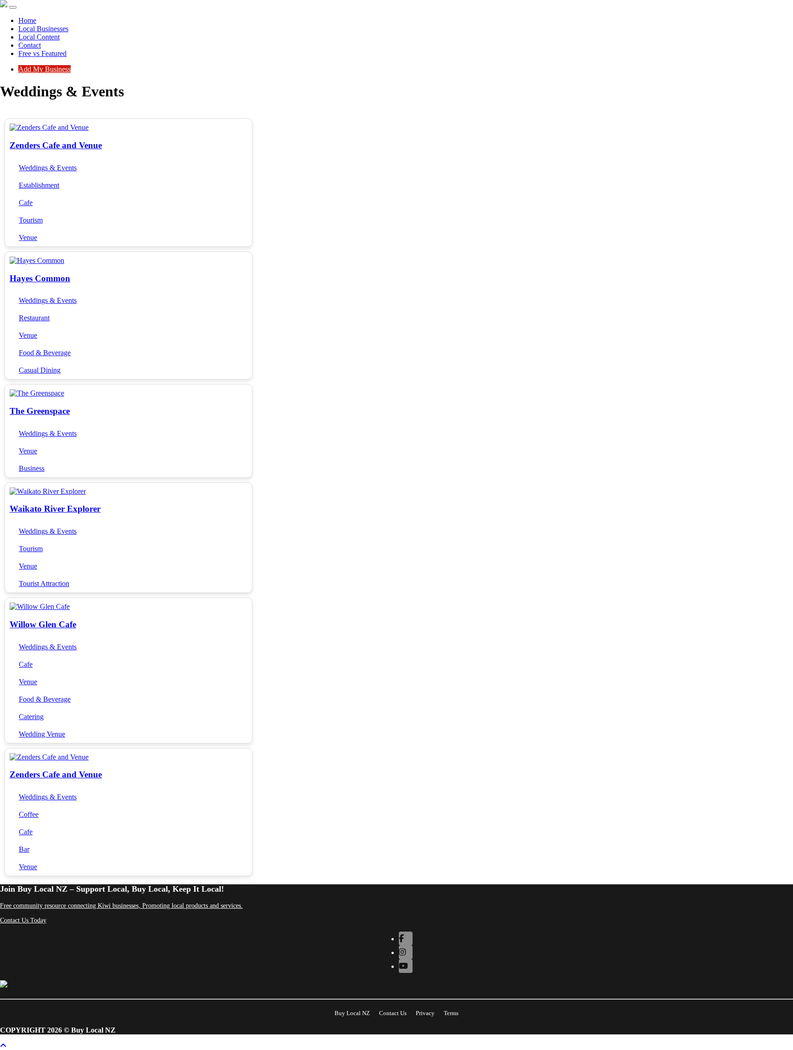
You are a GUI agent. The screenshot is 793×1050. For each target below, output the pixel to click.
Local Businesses (43, 29)
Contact (29, 45)
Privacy (425, 1013)
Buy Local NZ (352, 1013)
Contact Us (393, 1013)
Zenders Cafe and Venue (56, 145)
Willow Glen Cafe (43, 624)
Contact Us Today (23, 920)
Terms (451, 1013)
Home (27, 20)
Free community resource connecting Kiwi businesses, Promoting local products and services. (121, 905)
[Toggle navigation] (13, 7)
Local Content (39, 37)
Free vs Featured (42, 53)
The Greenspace (40, 411)
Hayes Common (40, 278)
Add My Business (44, 69)
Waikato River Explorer (55, 509)
